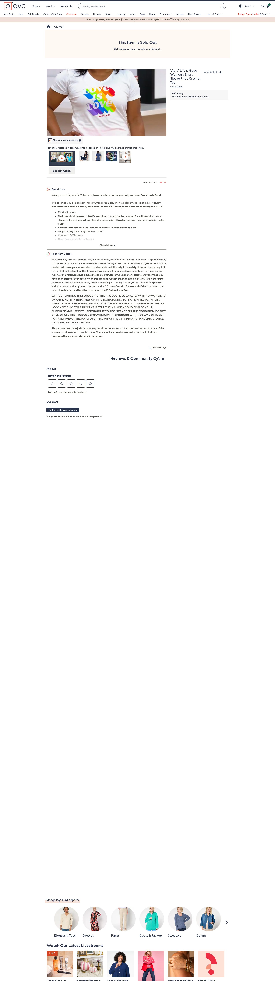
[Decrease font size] (165, 182)
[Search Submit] (223, 6)
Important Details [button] (62, 253)
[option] (137, 19)
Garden (85, 14)
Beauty (109, 14)
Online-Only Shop (52, 14)
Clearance (71, 14)
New (21, 14)
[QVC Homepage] (48, 27)
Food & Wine (194, 14)
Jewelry (121, 14)
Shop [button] (35, 6)
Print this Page (159, 347)
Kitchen (180, 14)
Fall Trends (33, 14)
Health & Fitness (214, 14)
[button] (241, 6)
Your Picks (9, 14)
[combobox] (148, 6)
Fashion (97, 14)
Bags (142, 14)
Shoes (132, 14)
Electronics (165, 14)
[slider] (106, 129)
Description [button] (58, 189)
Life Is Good (176, 86)
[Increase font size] (161, 182)
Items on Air (66, 6)
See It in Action (62, 170)
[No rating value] (211, 72)
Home (152, 14)
